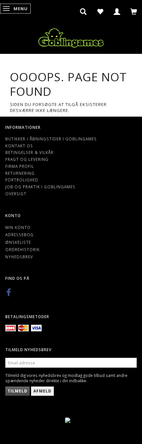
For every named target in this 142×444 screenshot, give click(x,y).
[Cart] (134, 11)
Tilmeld (17, 391)
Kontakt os (19, 145)
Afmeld (42, 391)
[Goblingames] (71, 36)
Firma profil (19, 166)
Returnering (20, 173)
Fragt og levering (27, 159)
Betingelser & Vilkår (29, 152)
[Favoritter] (100, 11)
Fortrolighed (21, 179)
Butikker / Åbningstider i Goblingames (51, 138)
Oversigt (15, 193)
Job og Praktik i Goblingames (40, 186)
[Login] (117, 11)
